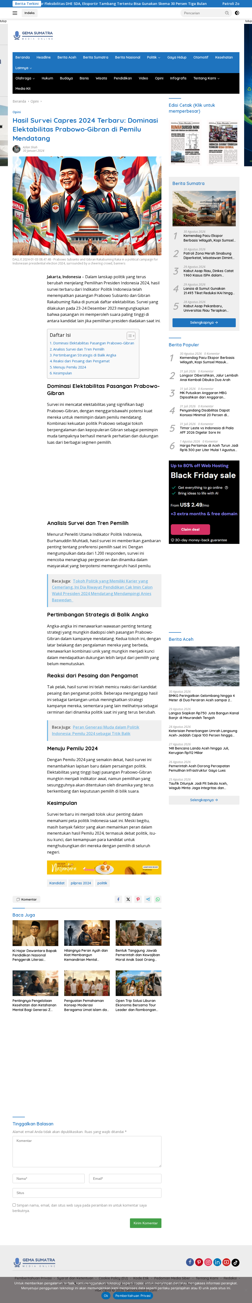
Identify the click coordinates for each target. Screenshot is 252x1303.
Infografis (178, 78)
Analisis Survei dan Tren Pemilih (78, 349)
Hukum (47, 78)
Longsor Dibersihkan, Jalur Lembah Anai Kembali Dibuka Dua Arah (209, 377)
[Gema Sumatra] (33, 35)
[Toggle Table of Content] (128, 336)
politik (102, 883)
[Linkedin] (217, 1262)
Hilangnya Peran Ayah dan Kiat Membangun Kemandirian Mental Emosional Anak (86, 955)
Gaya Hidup (177, 57)
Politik (152, 57)
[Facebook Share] (118, 899)
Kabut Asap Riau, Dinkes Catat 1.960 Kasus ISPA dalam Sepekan (209, 273)
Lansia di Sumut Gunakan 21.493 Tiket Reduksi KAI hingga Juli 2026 (209, 290)
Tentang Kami (204, 78)
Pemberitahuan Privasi (133, 1296)
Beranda (23, 57)
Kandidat (56, 883)
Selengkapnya (202, 322)
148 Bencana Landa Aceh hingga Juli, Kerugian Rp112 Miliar (199, 750)
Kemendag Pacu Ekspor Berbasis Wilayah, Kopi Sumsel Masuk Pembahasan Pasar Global (209, 237)
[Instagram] (208, 1262)
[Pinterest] (199, 1262)
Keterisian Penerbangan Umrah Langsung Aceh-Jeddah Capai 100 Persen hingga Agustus (203, 733)
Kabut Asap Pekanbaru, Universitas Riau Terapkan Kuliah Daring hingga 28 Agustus (205, 308)
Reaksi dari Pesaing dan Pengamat (81, 361)
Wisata (101, 78)
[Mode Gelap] (237, 13)
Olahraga (23, 78)
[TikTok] (235, 1263)
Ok (106, 1296)
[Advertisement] (149, 35)
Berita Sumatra (95, 57)
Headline (44, 57)
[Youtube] (226, 1262)
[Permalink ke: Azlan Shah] (16, 148)
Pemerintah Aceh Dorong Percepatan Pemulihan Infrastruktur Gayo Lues (199, 768)
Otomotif (200, 57)
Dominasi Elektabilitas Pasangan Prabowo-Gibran (93, 343)
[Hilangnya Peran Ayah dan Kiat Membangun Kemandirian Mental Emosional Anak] (87, 933)
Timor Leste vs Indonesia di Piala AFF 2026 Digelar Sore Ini (207, 430)
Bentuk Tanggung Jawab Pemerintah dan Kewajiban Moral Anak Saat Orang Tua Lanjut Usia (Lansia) (138, 955)
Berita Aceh (67, 57)
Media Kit (23, 88)
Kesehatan (224, 57)
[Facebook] (190, 1262)
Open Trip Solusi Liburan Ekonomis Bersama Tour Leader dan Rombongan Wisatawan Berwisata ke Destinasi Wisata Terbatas (137, 1005)
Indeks (30, 13)
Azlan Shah (30, 147)
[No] (245, 1290)
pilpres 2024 (81, 883)
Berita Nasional (127, 57)
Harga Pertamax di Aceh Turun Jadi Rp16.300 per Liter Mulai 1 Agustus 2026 (209, 447)
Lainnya (22, 68)
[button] (227, 13)
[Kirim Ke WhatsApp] (157, 899)
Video (143, 78)
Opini (159, 78)
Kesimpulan (62, 373)
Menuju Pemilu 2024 (69, 367)
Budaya (66, 78)
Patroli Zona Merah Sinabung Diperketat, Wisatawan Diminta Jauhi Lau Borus (209, 255)
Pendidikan (123, 78)
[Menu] (16, 13)
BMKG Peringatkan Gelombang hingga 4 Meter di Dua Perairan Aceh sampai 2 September (202, 697)
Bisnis (84, 78)
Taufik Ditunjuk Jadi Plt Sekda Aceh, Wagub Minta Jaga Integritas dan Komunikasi (198, 785)
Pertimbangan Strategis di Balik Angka (84, 355)
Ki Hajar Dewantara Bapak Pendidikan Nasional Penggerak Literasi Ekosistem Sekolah (35, 955)
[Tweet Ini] (128, 899)
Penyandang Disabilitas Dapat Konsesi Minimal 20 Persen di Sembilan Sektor (205, 412)
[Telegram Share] (148, 899)
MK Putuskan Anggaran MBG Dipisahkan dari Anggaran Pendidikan (203, 395)
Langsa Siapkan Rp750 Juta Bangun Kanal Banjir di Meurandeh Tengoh (204, 715)
